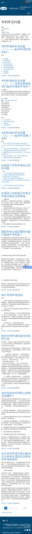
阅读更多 (3, 75)
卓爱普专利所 (13, 8)
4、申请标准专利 (6, 125)
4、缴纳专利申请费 (6, 64)
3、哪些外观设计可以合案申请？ (10, 176)
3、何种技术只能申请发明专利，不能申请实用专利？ (16, 149)
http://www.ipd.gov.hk (11, 100)
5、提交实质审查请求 (7, 66)
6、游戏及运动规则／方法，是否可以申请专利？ (14, 156)
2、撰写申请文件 (6, 60)
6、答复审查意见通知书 (7, 67)
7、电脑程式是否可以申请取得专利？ (11, 157)
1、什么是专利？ (6, 119)
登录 (2, 2)
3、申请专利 (4, 123)
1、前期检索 (4, 59)
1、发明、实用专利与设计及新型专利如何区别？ (14, 143)
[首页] (3, 8)
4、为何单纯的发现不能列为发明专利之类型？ (14, 150)
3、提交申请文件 (6, 62)
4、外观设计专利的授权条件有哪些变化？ (12, 178)
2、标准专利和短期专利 (7, 121)
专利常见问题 (5, 29)
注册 (12, 75)
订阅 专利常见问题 (6, 513)
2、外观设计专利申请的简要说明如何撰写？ (13, 175)
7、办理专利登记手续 (7, 69)
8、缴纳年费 (4, 71)
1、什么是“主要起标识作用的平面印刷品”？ (13, 173)
